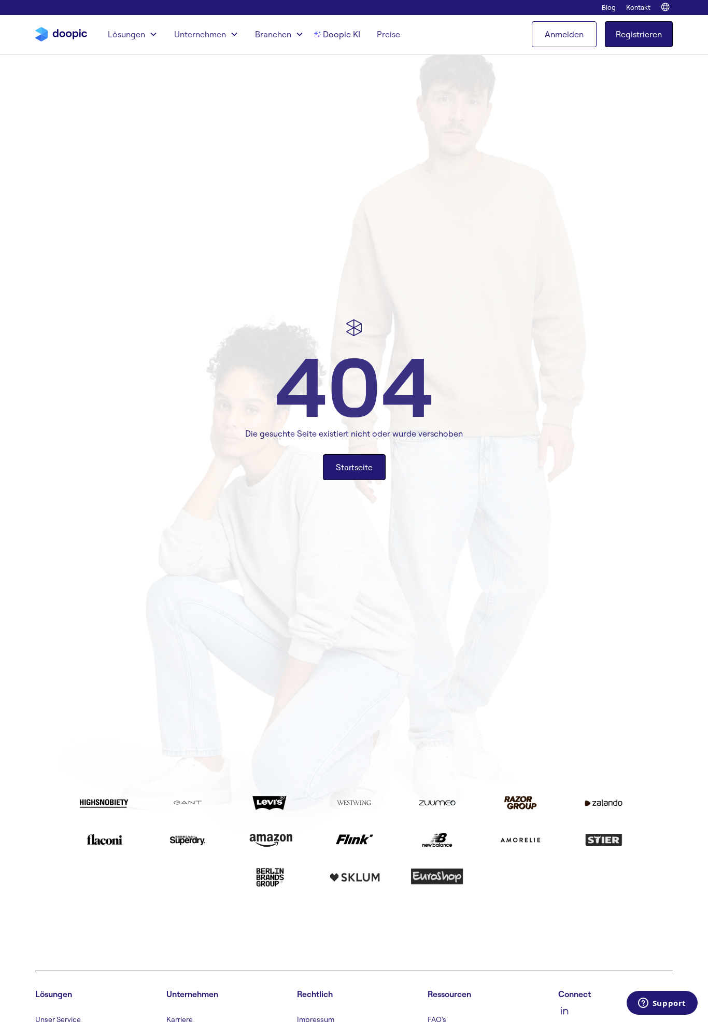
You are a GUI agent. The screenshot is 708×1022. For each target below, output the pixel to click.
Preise (388, 34)
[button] (133, 34)
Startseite (354, 467)
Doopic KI (341, 34)
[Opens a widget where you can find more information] (662, 1004)
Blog (609, 7)
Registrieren (639, 34)
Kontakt (638, 7)
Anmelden (564, 34)
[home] (61, 34)
